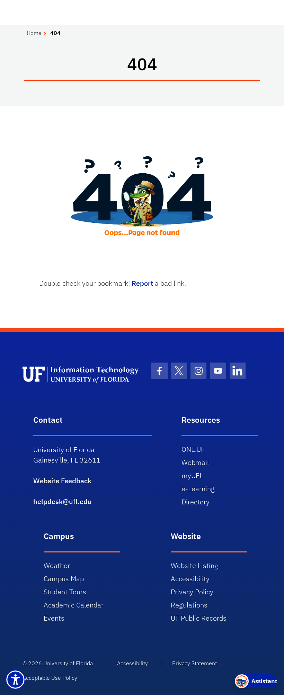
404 (55, 32)
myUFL (192, 475)
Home (34, 32)
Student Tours (65, 591)
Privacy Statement (194, 663)
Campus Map (64, 578)
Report (142, 283)
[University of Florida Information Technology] (82, 374)
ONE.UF (193, 449)
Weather (57, 565)
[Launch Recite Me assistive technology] (15, 679)
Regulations (189, 605)
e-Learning (198, 488)
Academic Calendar (74, 605)
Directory (195, 501)
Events (54, 618)
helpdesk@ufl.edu (62, 501)
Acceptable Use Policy (50, 677)
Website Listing (194, 565)
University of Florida (68, 663)
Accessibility (190, 578)
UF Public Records (199, 618)
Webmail (195, 462)
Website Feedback (62, 480)
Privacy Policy (192, 591)
